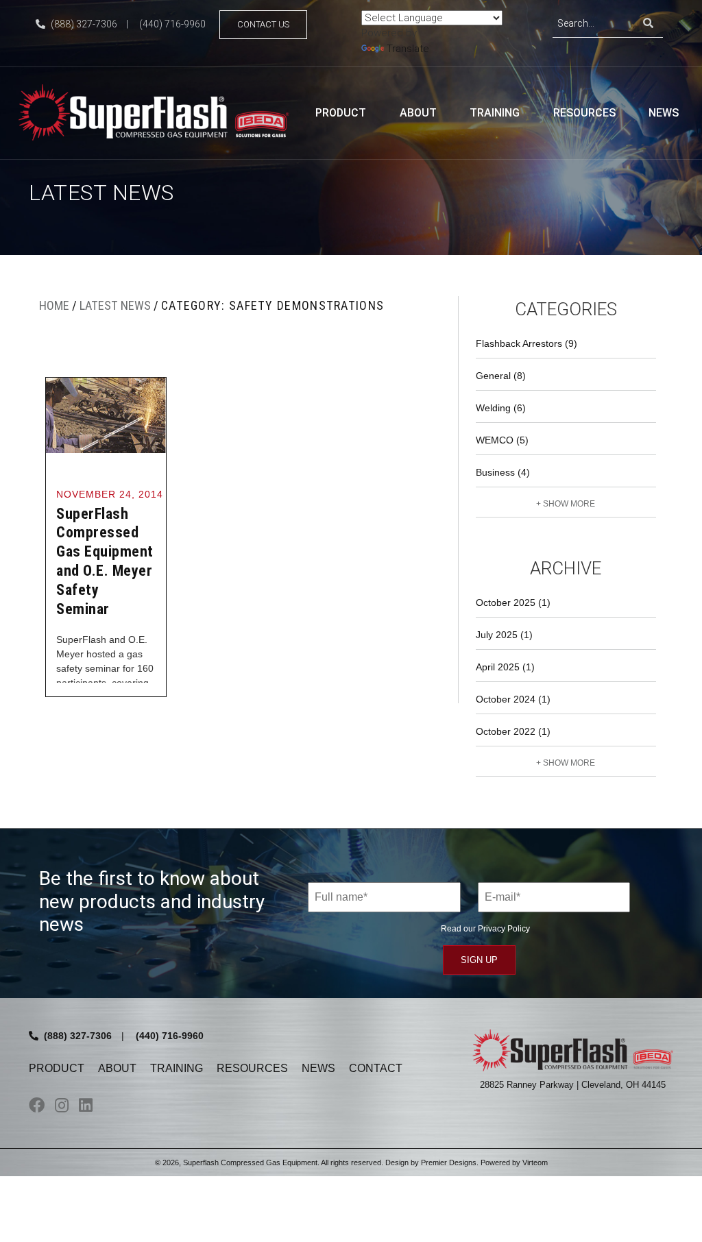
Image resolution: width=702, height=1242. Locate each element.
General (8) (501, 375)
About (418, 112)
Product (340, 112)
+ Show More (565, 504)
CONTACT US (263, 24)
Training (495, 112)
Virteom (535, 1162)
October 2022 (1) (513, 731)
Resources (584, 112)
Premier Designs (448, 1162)
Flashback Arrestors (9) (526, 343)
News (664, 112)
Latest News (115, 305)
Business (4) (503, 472)
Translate (408, 48)
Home (54, 305)
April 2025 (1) (505, 666)
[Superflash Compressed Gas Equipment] (159, 111)
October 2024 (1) (513, 699)
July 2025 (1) (504, 634)
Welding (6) (501, 407)
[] (648, 23)
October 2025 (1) (513, 602)
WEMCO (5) (502, 440)
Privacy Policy (504, 929)
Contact (375, 1068)
